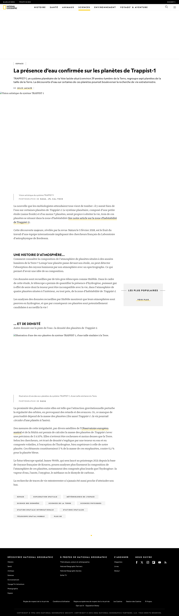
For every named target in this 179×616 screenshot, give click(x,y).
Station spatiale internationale (35, 510)
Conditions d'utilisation (61, 601)
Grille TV (63, 575)
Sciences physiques (91, 503)
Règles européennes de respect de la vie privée (92, 601)
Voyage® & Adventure (16, 584)
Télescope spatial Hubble (31, 516)
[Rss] (165, 563)
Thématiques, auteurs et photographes (75, 562)
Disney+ (171, 2)
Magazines (9, 2)
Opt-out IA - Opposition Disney (87, 606)
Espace (20, 64)
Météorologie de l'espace (81, 497)
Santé (10, 566)
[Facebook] (136, 563)
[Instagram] (148, 563)
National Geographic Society (71, 571)
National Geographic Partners (71, 566)
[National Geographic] (4, 7)
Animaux (11, 571)
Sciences (11, 575)
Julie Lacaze (24, 88)
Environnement (13, 580)
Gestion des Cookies (133, 601)
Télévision (25, 2)
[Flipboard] (153, 563)
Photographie (13, 589)
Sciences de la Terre (60, 503)
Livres (116, 566)
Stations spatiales (73, 510)
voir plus (143, 300)
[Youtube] (159, 563)
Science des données (28, 503)
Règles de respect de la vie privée (36, 601)
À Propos (148, 601)
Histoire (10, 562)
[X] (142, 563)
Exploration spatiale (45, 497)
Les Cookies (117, 601)
